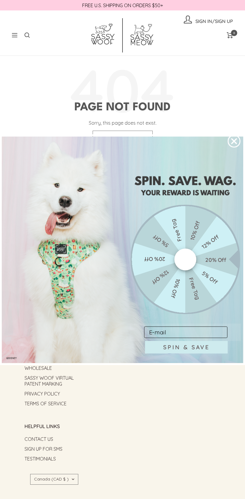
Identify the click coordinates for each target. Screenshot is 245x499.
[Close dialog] (234, 141)
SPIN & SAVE (186, 346)
